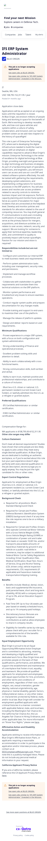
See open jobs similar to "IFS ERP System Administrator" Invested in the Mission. (26, 77)
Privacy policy (18, 835)
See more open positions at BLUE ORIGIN (23, 812)
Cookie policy (29, 835)
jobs (20, 34)
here (37, 722)
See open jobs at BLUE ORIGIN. (22, 73)
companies (10, 34)
